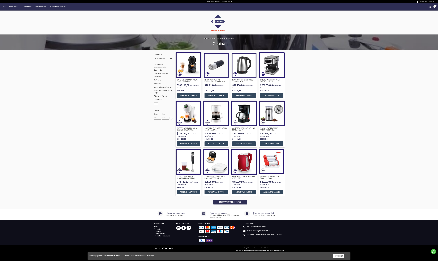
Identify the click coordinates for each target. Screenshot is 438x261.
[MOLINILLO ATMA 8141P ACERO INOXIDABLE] (272, 113)
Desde (156, 114)
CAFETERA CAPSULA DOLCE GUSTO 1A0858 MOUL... (187, 81)
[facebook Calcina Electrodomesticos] (183, 228)
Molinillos (157, 83)
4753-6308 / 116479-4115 (256, 227)
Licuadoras (158, 99)
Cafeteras (157, 80)
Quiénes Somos (40, 7)
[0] (434, 8)
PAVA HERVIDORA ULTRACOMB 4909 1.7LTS (243, 177)
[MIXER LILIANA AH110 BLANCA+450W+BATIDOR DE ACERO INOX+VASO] (188, 162)
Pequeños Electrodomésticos (218, 38)
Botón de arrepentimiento (277, 250)
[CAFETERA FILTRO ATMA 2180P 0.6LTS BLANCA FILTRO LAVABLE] (216, 113)
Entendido (339, 256)
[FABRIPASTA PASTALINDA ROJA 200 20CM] (272, 161)
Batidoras (157, 77)
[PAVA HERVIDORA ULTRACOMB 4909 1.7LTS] (244, 162)
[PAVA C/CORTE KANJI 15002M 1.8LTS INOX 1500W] (244, 65)
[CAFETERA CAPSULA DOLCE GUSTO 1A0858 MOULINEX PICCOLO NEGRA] (188, 65)
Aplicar (171, 118)
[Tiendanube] (164, 249)
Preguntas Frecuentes (58, 7)
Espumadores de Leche (162, 87)
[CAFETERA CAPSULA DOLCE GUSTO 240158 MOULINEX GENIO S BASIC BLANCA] (188, 113)
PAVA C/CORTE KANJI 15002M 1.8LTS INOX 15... (243, 81)
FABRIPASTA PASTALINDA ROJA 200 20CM (269, 177)
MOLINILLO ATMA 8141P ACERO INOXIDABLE (269, 129)
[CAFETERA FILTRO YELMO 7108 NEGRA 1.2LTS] (244, 113)
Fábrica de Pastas (160, 96)
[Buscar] (430, 7)
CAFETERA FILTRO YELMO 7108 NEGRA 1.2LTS (243, 129)
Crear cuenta (423, 2)
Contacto (28, 7)
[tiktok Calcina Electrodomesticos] (188, 228)
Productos (13, 7)
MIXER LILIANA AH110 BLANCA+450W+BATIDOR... (187, 177)
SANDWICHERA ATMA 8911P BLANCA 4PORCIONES (215, 177)
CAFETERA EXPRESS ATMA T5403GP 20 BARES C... (270, 81)
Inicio (4, 7)
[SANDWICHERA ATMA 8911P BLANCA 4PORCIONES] (216, 162)
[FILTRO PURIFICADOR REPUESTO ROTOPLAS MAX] (216, 65)
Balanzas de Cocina (161, 73)
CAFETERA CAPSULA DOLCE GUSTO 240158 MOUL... (187, 129)
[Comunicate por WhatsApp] (433, 251)
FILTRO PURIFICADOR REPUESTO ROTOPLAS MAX (215, 81)
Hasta (163, 114)
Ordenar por (158, 54)
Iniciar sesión (432, 2)
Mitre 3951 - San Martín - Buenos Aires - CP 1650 (264, 234)
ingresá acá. (265, 250)
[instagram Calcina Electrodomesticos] (178, 228)
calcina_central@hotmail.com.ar (258, 231)
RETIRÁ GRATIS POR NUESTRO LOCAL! (219, 2)
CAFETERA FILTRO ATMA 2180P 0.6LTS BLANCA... (216, 129)
